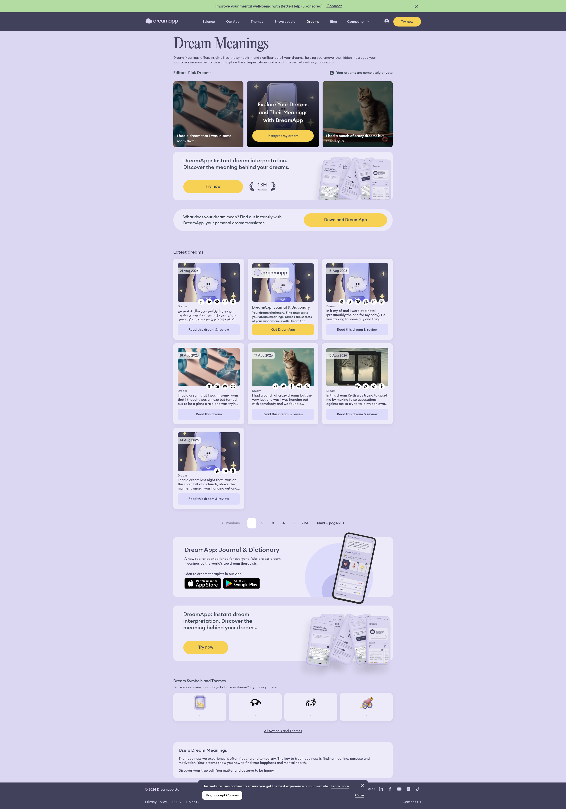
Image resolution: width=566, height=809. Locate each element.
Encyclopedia (285, 21)
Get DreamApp (283, 329)
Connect (334, 6)
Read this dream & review (208, 329)
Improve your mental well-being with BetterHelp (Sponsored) (269, 6)
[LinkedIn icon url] (381, 789)
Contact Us (412, 802)
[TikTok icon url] (417, 789)
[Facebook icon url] (389, 789)
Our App (232, 21)
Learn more (340, 786)
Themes (257, 21)
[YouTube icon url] (399, 789)
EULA (176, 802)
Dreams (313, 21)
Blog (333, 21)
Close (359, 795)
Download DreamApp (345, 219)
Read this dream (209, 414)
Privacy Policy (156, 802)
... (294, 523)
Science (209, 21)
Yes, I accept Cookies (222, 795)
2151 (305, 523)
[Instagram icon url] (408, 789)
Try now (407, 21)
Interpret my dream (283, 136)
